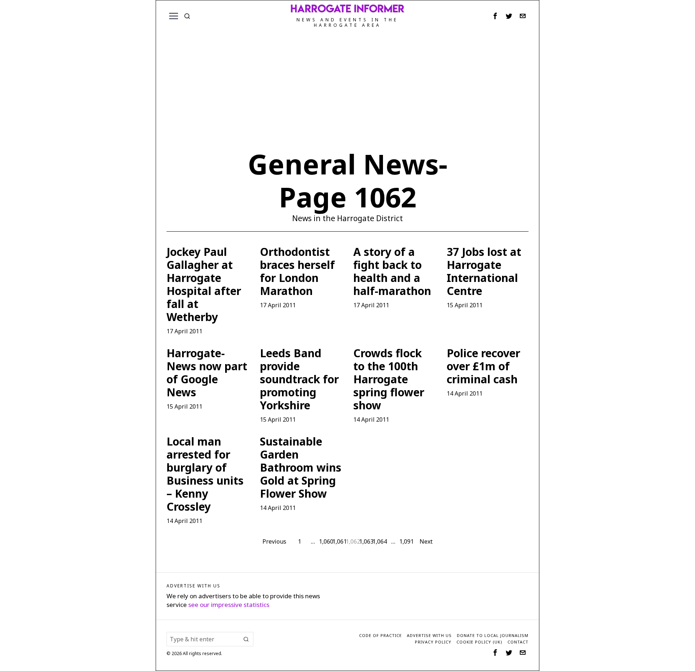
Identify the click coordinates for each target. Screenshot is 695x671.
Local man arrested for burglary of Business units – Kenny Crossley (205, 474)
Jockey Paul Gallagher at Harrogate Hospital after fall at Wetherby (204, 284)
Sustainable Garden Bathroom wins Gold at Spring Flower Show (300, 467)
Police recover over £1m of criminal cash (483, 366)
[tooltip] (495, 16)
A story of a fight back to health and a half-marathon (392, 271)
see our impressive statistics (228, 604)
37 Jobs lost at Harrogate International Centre (484, 271)
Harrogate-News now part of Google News (207, 373)
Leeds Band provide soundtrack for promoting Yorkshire (299, 379)
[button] (246, 639)
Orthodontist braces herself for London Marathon (297, 271)
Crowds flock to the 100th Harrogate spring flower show (388, 379)
